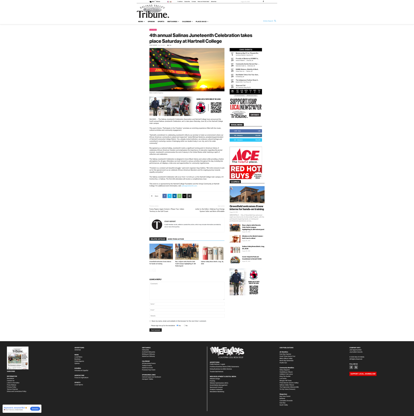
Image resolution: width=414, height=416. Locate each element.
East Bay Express (285, 354)
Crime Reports (79, 361)
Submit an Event (147, 368)
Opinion (77, 363)
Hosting (212, 381)
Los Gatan (283, 378)
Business (77, 359)
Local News (153, 29)
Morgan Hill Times (286, 380)
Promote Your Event (148, 370)
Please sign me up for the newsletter (163, 325)
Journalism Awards (355, 352)
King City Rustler (285, 376)
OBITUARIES (146, 347)
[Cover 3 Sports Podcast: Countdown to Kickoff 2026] (235, 259)
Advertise (77, 350)
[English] (168, 2)
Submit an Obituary (148, 356)
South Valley (284, 405)
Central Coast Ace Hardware (151, 377)
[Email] (184, 196)
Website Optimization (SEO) (219, 383)
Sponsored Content (216, 387)
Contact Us (10, 380)
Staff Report (153, 45)
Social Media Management (218, 385)
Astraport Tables (147, 379)
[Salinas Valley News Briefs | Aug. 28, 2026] (212, 252)
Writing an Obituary (148, 354)
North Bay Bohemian (286, 360)
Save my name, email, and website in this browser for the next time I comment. (179, 321)
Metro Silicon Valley (286, 358)
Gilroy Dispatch (285, 370)
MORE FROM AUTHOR (176, 239)
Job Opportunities (355, 350)
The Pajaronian (285, 387)
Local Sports (78, 385)
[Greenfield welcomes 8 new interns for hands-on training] (161, 252)
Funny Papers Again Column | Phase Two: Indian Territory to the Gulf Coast (166, 210)
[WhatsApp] (179, 196)
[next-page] (154, 270)
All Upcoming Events (149, 363)
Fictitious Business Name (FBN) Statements (224, 366)
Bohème (282, 398)
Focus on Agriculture (81, 377)
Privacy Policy (11, 387)
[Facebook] (263, 1)
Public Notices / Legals (217, 364)
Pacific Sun (283, 363)
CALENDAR (146, 361)
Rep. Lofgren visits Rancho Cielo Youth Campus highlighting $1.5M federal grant (185, 264)
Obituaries (145, 350)
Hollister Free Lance (286, 374)
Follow (257, 135)
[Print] (189, 196)
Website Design (215, 379)
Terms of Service (12, 389)
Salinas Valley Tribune (287, 385)
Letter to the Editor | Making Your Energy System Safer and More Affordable (209, 210)
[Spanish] (171, 2)
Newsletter (10, 378)
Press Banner (284, 383)
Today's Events (147, 365)
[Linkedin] (174, 196)
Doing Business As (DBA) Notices (221, 369)
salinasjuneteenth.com (189, 186)
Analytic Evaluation (216, 389)
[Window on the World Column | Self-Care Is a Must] (235, 239)
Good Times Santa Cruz (287, 356)
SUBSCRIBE (11, 371)
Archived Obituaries (148, 352)
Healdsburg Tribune (286, 372)
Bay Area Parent (285, 396)
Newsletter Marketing (217, 391)
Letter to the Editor (13, 383)
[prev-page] (150, 270)
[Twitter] (169, 196)
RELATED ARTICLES (158, 239)
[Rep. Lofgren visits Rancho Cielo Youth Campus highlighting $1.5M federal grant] (187, 252)
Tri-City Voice (284, 389)
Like (259, 131)
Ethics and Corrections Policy (16, 391)
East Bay (282, 403)
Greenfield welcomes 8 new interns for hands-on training (247, 207)
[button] (270, 21)
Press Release (11, 385)
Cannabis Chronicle (286, 400)
